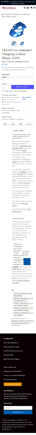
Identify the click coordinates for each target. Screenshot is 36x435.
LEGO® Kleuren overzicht (13, 351)
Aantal (4, 84)
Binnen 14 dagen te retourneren (13, 119)
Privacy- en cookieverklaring (14, 375)
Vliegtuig (23, 172)
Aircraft (20, 174)
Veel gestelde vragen (11, 347)
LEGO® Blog (8, 355)
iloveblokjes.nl (12, 420)
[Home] (3, 14)
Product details (18, 130)
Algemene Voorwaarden (12, 371)
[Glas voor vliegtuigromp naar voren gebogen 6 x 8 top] (18, 248)
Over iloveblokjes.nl (11, 343)
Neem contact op (10, 367)
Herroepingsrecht (10, 379)
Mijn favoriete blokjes (12, 359)
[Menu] (34, 8)
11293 (24, 150)
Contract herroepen (13, 384)
